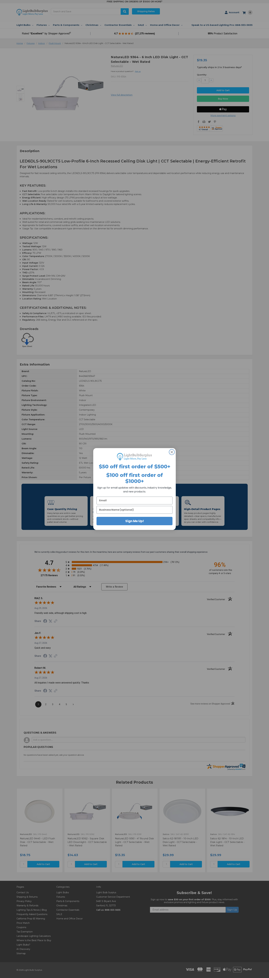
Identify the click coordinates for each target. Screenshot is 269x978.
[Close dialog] (172, 452)
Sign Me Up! (134, 521)
